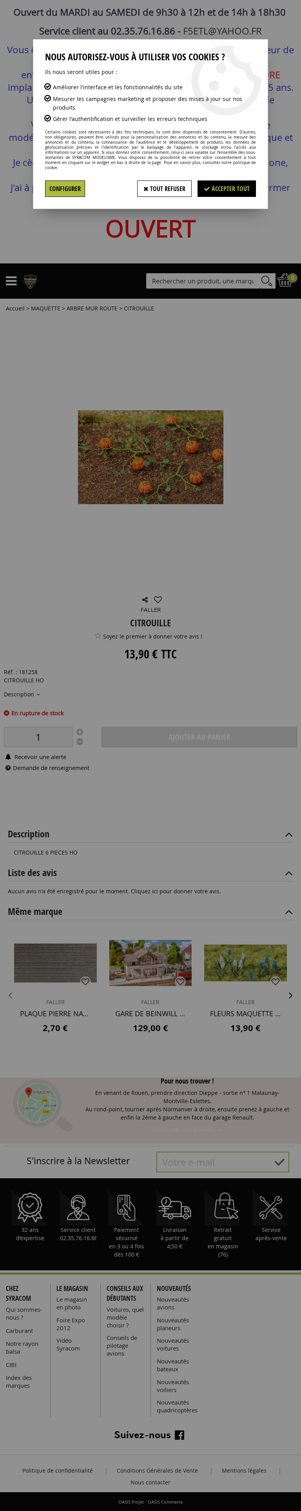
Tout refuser (167, 188)
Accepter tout (230, 188)
